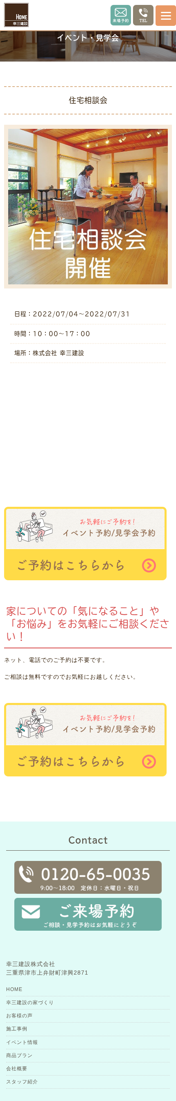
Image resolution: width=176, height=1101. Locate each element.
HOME (14, 989)
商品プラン (19, 1055)
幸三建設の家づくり (30, 1002)
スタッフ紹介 (22, 1082)
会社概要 (16, 1068)
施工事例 (16, 1029)
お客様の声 (19, 1016)
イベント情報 (22, 1042)
